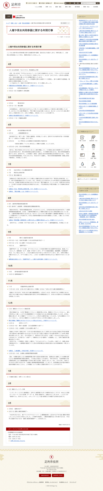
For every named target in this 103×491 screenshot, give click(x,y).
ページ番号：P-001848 (63, 37)
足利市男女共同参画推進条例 (87, 110)
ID (79, 3)
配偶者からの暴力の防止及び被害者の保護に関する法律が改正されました (88, 94)
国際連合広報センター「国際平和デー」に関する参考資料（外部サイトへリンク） (33, 259)
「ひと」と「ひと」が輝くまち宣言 (88, 81)
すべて (67, 3)
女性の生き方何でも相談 (85, 52)
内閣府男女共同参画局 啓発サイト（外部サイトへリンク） (26, 85)
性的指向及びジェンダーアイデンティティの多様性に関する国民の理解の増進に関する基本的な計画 (88, 22)
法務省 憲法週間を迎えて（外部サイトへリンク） (24, 115)
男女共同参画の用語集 (85, 101)
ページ (72, 3)
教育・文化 (49, 6)
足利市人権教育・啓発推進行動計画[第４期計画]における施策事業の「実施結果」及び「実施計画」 (88, 215)
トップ (8, 23)
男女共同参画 (25, 23)
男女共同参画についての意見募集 (88, 103)
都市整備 (77, 6)
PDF (76, 3)
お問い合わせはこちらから (18, 440)
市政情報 (95, 6)
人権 (19, 23)
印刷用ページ (66, 23)
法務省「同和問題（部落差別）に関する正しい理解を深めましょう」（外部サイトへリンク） (36, 220)
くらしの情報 (38, 6)
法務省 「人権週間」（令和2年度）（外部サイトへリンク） (26, 350)
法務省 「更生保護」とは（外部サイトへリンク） (24, 191)
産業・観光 (68, 6)
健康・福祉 (58, 6)
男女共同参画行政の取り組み (87, 98)
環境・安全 (86, 6)
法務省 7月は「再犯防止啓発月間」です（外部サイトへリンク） (28, 189)
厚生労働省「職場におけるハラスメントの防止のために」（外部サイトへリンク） (33, 320)
